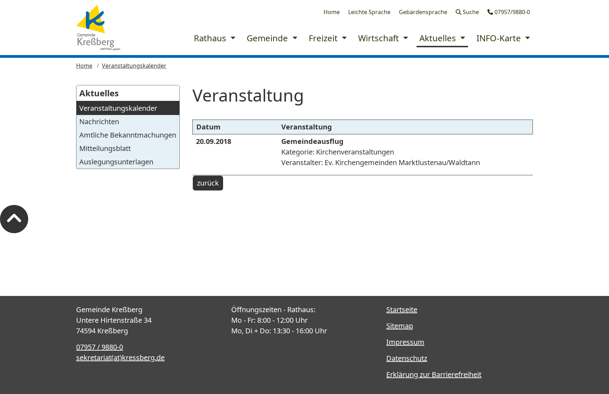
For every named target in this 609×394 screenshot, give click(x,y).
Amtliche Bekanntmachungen (127, 135)
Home (332, 12)
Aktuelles (99, 93)
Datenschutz (406, 358)
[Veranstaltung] (98, 27)
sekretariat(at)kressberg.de (120, 357)
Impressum (405, 342)
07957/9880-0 (511, 12)
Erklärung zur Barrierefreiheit (433, 374)
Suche (470, 12)
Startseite (401, 309)
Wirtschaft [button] (379, 38)
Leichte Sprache (369, 12)
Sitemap (399, 326)
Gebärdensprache (423, 12)
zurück (208, 183)
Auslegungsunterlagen (116, 161)
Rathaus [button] (211, 38)
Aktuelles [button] (438, 38)
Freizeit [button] (324, 38)
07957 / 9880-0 (99, 347)
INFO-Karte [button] (499, 38)
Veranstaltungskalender (134, 65)
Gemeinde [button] (268, 38)
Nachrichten (99, 121)
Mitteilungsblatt (105, 148)
